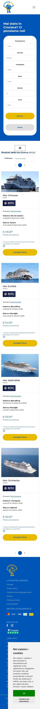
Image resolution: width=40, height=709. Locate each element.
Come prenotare (13, 600)
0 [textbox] (7, 93)
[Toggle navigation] (34, 7)
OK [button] (24, 693)
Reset (20, 127)
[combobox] (20, 46)
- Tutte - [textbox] (9, 46)
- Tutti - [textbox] (9, 105)
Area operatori (12, 604)
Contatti (10, 584)
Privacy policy (12, 588)
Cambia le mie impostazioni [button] (24, 700)
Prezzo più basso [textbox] (20, 158)
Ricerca (20, 116)
